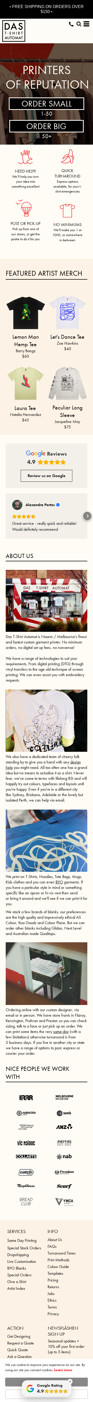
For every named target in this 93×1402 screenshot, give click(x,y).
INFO (53, 1243)
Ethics (52, 1312)
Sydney (18, 806)
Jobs (51, 1305)
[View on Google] (17, 505)
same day (61, 1043)
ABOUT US (19, 568)
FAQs (52, 1258)
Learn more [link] (63, 1370)
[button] (25, 154)
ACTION (15, 1340)
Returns (53, 1298)
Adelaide (49, 806)
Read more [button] (21, 541)
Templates (55, 1285)
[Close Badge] (70, 1381)
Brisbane (33, 806)
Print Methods (58, 1271)
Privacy (53, 1325)
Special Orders (19, 1287)
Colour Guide (58, 1278)
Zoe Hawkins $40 (67, 346)
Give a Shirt (16, 1293)
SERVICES (16, 1243)
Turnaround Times (62, 1265)
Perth (23, 812)
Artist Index (16, 1300)
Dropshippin (17, 1266)
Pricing (53, 1292)
